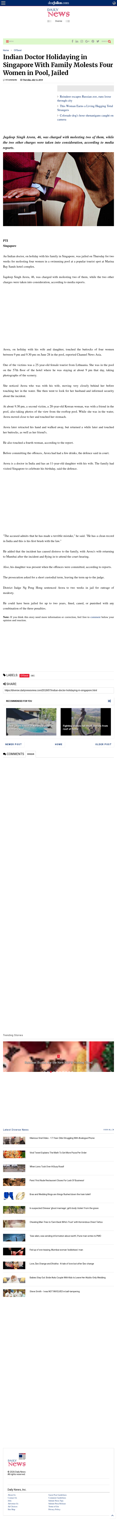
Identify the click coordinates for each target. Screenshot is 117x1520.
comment (95, 617)
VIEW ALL (108, 1130)
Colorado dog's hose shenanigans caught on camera (85, 117)
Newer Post (13, 744)
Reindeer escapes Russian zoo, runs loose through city (84, 98)
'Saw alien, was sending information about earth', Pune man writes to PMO (65, 1236)
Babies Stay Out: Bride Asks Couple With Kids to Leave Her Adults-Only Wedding (68, 1277)
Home (6, 50)
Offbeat (18, 50)
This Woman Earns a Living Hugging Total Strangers (85, 108)
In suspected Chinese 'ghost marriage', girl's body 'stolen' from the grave (64, 1208)
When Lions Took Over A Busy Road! (47, 1166)
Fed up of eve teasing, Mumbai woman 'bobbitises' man (56, 1250)
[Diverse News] (58, 21)
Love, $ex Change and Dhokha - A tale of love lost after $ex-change (62, 1263)
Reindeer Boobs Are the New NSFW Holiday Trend (58, 1062)
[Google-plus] (87, 41)
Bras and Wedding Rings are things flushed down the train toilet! (60, 1194)
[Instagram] (81, 41)
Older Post (103, 744)
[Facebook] (72, 41)
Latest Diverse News (16, 1129)
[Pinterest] (93, 41)
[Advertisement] (58, 30)
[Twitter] (97, 41)
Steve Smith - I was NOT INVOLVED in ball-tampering (55, 1291)
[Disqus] (58, 795)
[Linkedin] (77, 41)
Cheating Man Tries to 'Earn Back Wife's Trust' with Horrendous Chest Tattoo (66, 1222)
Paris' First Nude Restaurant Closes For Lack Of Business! (57, 1180)
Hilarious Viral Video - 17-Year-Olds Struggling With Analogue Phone (62, 1138)
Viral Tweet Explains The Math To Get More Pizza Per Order (58, 1152)
